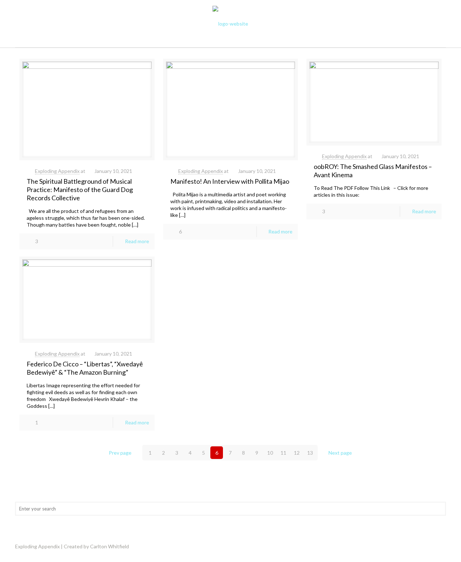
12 (297, 453)
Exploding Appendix (57, 171)
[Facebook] (435, 546)
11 (283, 453)
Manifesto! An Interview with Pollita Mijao (229, 181)
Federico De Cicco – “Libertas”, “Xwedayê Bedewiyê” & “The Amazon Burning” (85, 368)
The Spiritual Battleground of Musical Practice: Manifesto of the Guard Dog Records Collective (80, 189)
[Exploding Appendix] (230, 23)
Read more (137, 241)
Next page (340, 453)
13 (310, 453)
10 (270, 453)
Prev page (120, 453)
